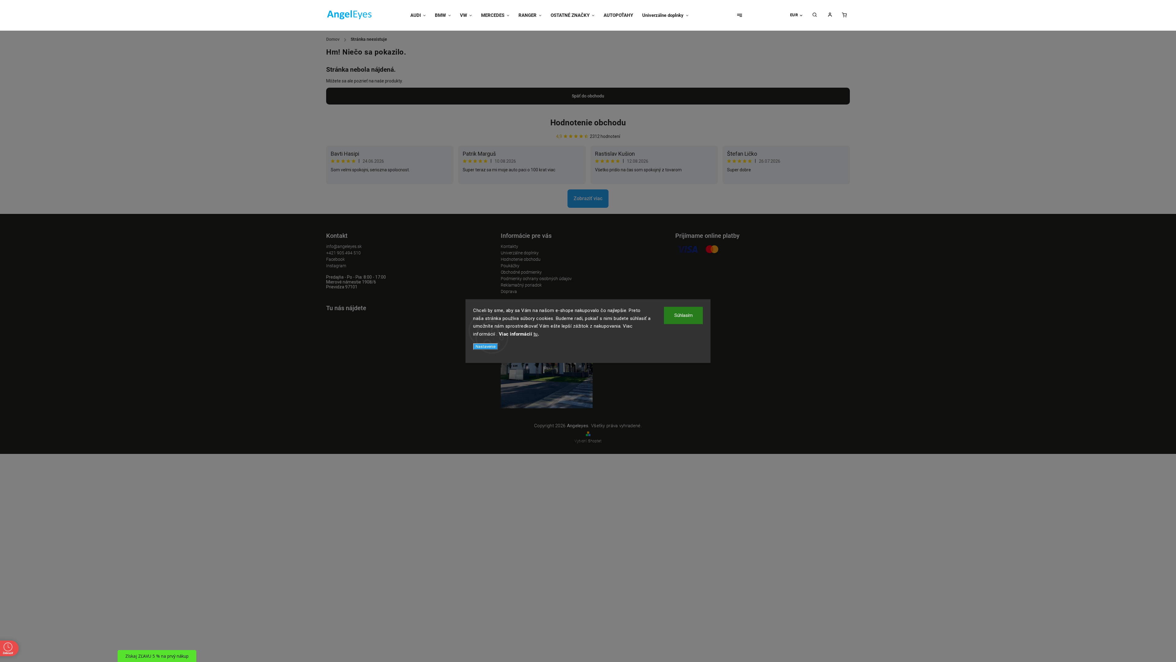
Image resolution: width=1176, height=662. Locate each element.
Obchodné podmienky (521, 272)
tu (535, 334)
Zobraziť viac (588, 198)
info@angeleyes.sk (344, 246)
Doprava (509, 291)
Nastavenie (486, 346)
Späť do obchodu (588, 95)
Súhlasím (683, 315)
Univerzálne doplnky (520, 252)
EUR (794, 15)
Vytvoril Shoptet (588, 441)
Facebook (335, 259)
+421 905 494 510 (343, 252)
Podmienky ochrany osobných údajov (536, 278)
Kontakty (509, 246)
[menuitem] (420, 15)
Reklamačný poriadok (521, 285)
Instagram (336, 265)
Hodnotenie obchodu (588, 122)
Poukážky (510, 265)
